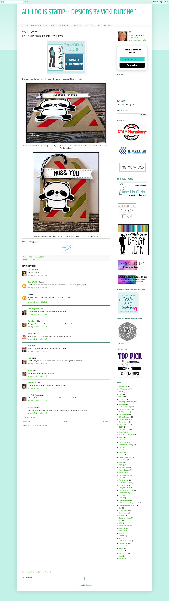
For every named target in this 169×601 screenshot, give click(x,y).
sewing (121, 548)
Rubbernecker (124, 493)
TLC (120, 521)
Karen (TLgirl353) (34, 282)
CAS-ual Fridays (124, 409)
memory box (123, 543)
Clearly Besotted (124, 417)
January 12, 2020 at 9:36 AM (37, 339)
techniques (123, 553)
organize (122, 546)
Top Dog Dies (123, 531)
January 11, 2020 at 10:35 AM (38, 314)
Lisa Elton (31, 270)
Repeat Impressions (126, 490)
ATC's (121, 394)
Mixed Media (123, 472)
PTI (120, 478)
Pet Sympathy (123, 480)
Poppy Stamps (124, 485)
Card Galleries (77, 25)
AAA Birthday (123, 387)
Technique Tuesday (125, 525)
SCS (120, 495)
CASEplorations (124, 412)
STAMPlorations (124, 500)
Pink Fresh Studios (125, 483)
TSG (120, 523)
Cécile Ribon (32, 407)
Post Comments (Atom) (39, 425)
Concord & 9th (124, 422)
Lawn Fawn (123, 460)
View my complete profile (137, 40)
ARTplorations (124, 389)
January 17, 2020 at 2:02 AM (37, 401)
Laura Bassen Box (125, 457)
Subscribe (132, 65)
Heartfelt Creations (125, 445)
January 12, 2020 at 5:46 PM (37, 364)
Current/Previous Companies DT (37, 25)
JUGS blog (83, 236)
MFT (33, 259)
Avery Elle (122, 404)
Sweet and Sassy (125, 518)
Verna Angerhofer (34, 309)
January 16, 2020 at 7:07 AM (37, 388)
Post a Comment (30, 417)
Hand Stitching (124, 442)
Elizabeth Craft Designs (127, 435)
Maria (30, 346)
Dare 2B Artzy (123, 430)
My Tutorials (90, 25)
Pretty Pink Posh (124, 488)
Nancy (30, 370)
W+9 (120, 538)
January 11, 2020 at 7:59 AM (37, 288)
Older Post (105, 421)
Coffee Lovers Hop (125, 419)
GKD (120, 437)
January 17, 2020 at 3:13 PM (37, 413)
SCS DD (122, 498)
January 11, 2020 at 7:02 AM (37, 275)
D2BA (121, 427)
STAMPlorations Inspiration (128, 503)
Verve (121, 536)
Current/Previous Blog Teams (60, 25)
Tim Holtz (122, 528)
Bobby (30, 333)
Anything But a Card (126, 402)
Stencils (121, 515)
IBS (120, 450)
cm (29, 294)
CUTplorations (124, 414)
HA (120, 440)
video (121, 556)
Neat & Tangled (124, 475)
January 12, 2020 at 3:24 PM (37, 351)
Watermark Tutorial (125, 541)
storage (121, 551)
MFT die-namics (124, 467)
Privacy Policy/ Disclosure (106, 25)
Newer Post (26, 421)
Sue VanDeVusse (34, 395)
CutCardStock (124, 424)
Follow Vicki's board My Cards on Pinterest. (36, 572)
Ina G (29, 358)
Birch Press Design (125, 407)
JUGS (29, 259)
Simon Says (123, 510)
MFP (120, 462)
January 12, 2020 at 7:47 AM (37, 327)
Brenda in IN (32, 383)
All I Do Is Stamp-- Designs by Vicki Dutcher (79, 12)
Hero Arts (122, 447)
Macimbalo (31, 321)
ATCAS (121, 397)
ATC (120, 392)
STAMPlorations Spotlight (127, 505)
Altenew (122, 399)
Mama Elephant (124, 470)
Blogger (88, 585)
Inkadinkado (123, 452)
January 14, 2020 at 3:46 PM (37, 376)
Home (22, 25)
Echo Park (122, 432)
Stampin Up (123, 513)
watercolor (122, 558)
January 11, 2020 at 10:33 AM (38, 302)
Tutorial (121, 533)
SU (120, 508)
